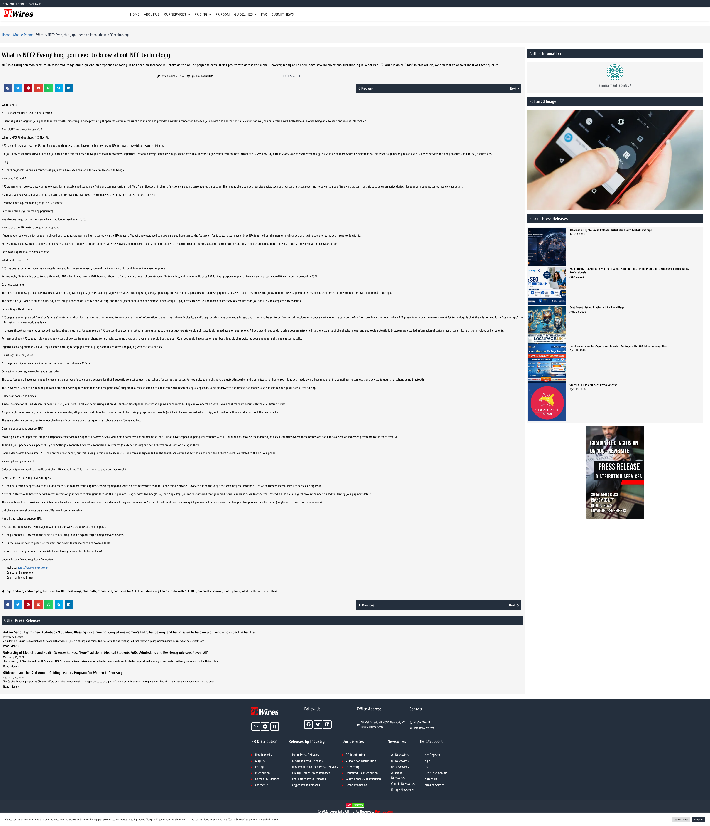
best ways (74, 591)
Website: (12, 567)
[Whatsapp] (255, 726)
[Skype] (274, 726)
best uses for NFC (54, 591)
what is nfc (249, 591)
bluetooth (89, 591)
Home (134, 14)
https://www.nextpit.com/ (32, 567)
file (140, 591)
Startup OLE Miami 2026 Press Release (593, 385)
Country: (12, 577)
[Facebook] (308, 724)
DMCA (348, 805)
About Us (152, 14)
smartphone (232, 591)
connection (105, 591)
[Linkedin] (327, 724)
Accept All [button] (698, 819)
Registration (34, 4)
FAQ (264, 14)
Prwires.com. (384, 811)
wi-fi (261, 591)
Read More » (11, 646)
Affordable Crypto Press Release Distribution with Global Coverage (610, 230)
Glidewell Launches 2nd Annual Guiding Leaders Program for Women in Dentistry (62, 673)
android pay (33, 591)
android (18, 591)
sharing (217, 591)
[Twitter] (318, 724)
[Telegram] (265, 726)
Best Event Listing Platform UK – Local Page (596, 307)
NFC (193, 591)
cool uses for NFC (125, 591)
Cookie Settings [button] (681, 819)
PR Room (223, 14)
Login (20, 4)
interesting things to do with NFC (167, 591)
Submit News (283, 14)
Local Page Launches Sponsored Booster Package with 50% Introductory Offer (618, 346)
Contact (8, 4)
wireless (271, 591)
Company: (12, 572)
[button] (8, 88)
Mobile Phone (23, 35)
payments (204, 591)
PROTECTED (358, 805)
